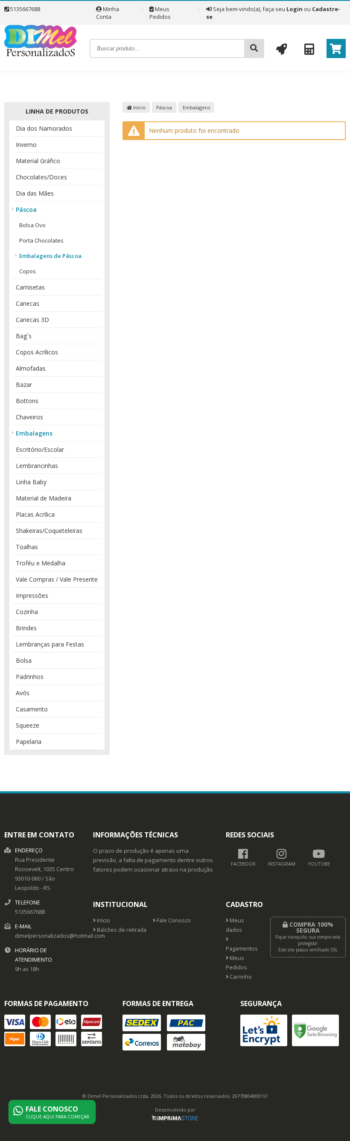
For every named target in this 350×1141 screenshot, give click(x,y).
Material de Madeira (43, 498)
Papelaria (28, 741)
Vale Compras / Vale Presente (57, 579)
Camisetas (30, 287)
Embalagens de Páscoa (50, 256)
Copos (27, 271)
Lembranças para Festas (50, 644)
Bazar (24, 384)
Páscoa (26, 209)
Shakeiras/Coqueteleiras (49, 531)
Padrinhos (30, 677)
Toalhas (27, 547)
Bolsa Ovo (32, 225)
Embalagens (34, 433)
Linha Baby (31, 482)
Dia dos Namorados (44, 128)
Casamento (32, 709)
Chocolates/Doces (41, 177)
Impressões (32, 595)
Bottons (27, 401)
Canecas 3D (32, 320)
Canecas (27, 303)
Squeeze (27, 725)
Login (294, 9)
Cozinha (27, 612)
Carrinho (240, 976)
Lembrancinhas (37, 466)
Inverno (26, 144)
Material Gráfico (38, 161)
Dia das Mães (35, 193)
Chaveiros (29, 417)
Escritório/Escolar (40, 449)
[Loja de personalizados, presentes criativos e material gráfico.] (40, 54)
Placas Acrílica (35, 514)
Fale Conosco (173, 920)
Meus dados (235, 925)
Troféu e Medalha (40, 563)
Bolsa (24, 660)
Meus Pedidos (160, 12)
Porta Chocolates (41, 240)
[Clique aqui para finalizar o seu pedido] (336, 48)
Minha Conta (107, 12)
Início (139, 107)
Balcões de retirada (121, 929)
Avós (22, 693)
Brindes (26, 628)
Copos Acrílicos (37, 352)
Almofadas (31, 368)
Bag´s (24, 336)
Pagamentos (241, 948)
